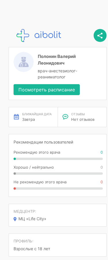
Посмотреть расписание (46, 90)
